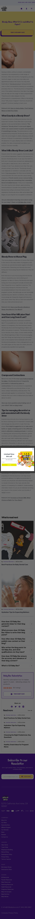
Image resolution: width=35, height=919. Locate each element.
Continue (9, 464)
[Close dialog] (33, 449)
